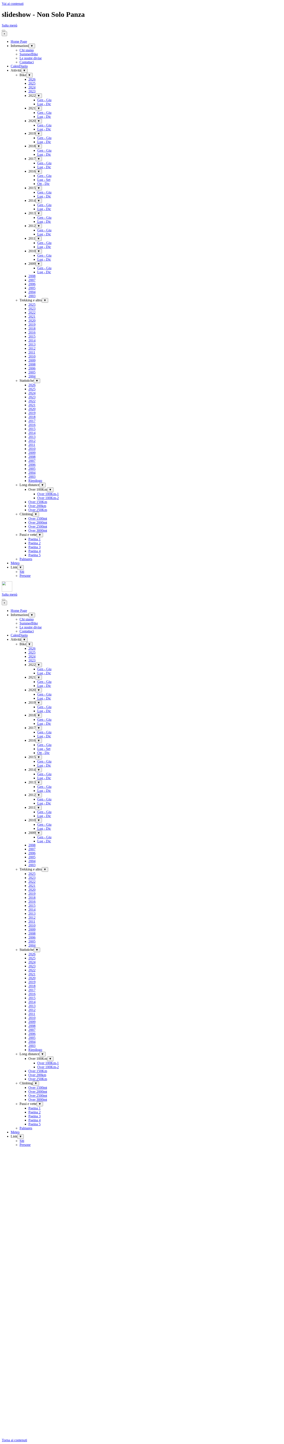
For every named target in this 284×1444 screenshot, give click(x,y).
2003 (32, 296)
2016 (32, 332)
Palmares (26, 559)
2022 (32, 312)
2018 (32, 328)
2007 (32, 280)
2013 (32, 344)
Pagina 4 (34, 551)
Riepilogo (35, 481)
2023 (32, 91)
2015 (32, 336)
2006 (32, 284)
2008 (32, 276)
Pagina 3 (34, 547)
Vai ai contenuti (13, 4)
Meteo (15, 563)
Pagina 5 (34, 555)
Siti (22, 572)
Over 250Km (37, 510)
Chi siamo (27, 50)
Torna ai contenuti (14, 1440)
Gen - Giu (44, 100)
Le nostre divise (31, 58)
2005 (32, 288)
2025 (32, 83)
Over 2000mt (37, 522)
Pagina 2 (34, 543)
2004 (32, 292)
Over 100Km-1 (48, 494)
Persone (25, 576)
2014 (32, 340)
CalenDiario (19, 66)
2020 (32, 320)
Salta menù (9, 25)
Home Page (19, 41)
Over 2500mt (37, 526)
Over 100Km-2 (48, 498)
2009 (32, 360)
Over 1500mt (37, 518)
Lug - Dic (44, 104)
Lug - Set (43, 180)
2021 (32, 316)
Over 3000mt (37, 530)
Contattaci (27, 62)
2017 (32, 421)
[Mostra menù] (3, 30)
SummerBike (29, 54)
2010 (32, 356)
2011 (31, 352)
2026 (32, 79)
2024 (32, 87)
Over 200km (37, 506)
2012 (32, 348)
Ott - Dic (43, 184)
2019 (32, 324)
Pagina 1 (34, 539)
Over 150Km (37, 502)
